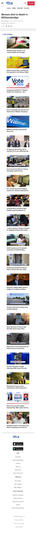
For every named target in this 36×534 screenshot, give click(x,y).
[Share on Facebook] (6, 26)
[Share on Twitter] (9, 26)
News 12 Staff (5, 21)
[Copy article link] (11, 26)
